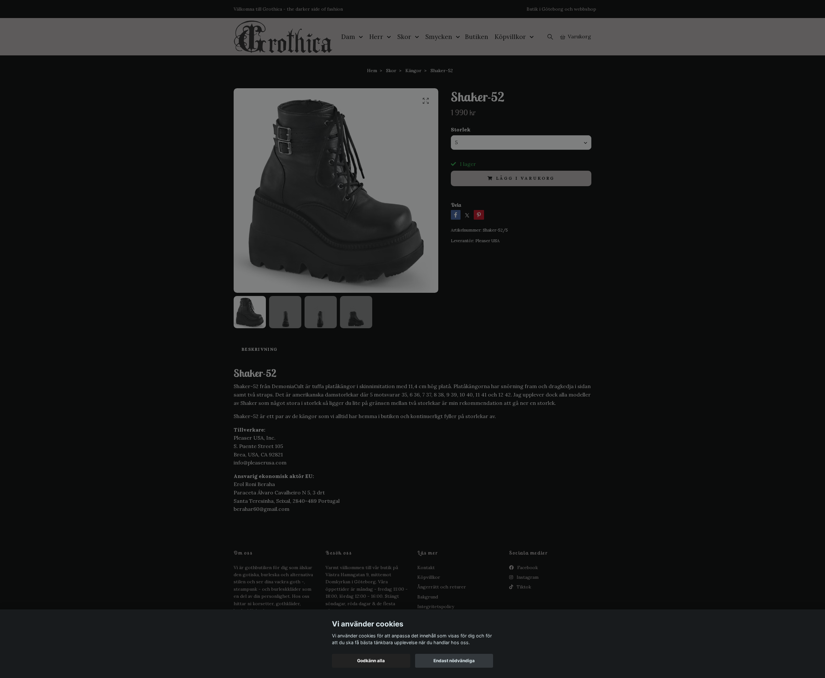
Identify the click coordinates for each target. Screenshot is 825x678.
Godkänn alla (371, 660)
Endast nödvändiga (454, 660)
